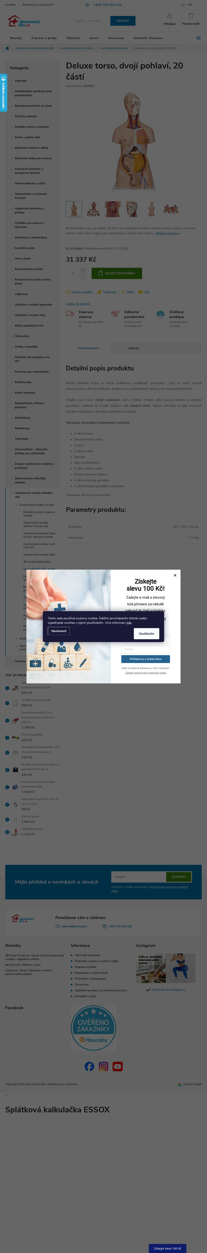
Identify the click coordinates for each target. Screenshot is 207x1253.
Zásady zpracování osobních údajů (145, 672)
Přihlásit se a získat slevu (146, 659)
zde (128, 622)
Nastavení (58, 631)
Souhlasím (146, 633)
